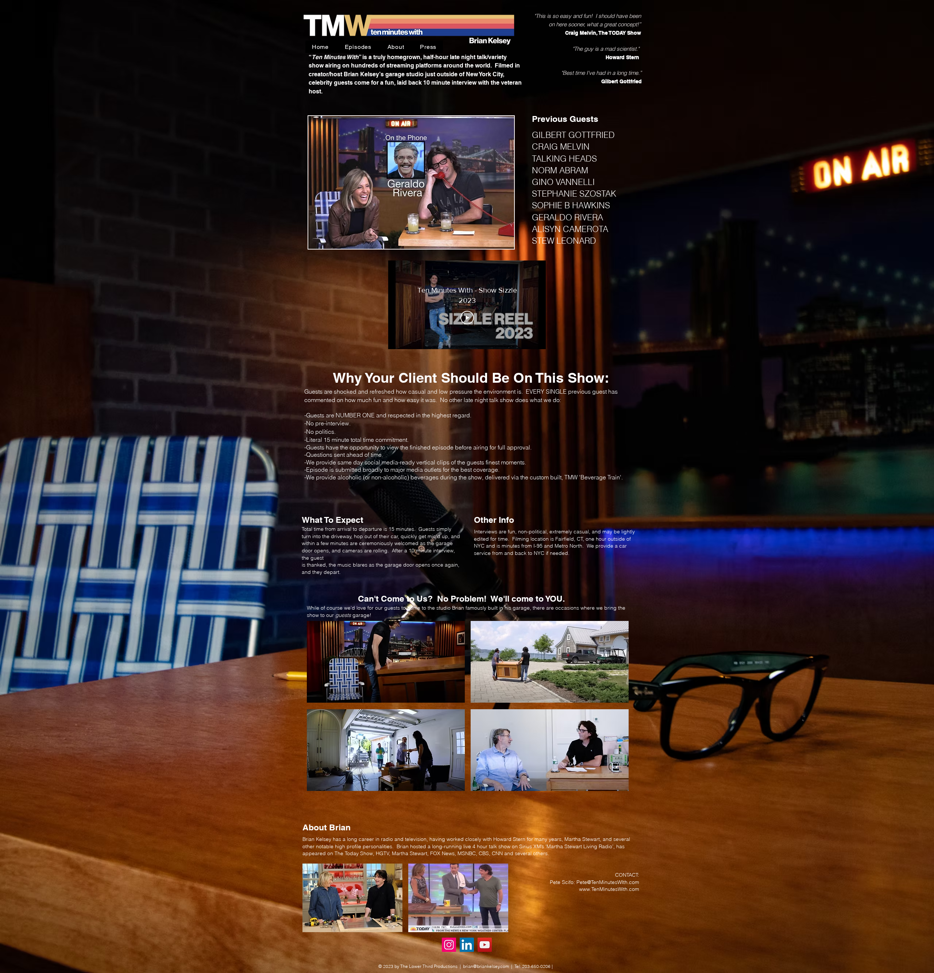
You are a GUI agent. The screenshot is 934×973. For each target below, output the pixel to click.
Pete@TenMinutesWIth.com (607, 882)
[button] (411, 182)
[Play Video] (467, 317)
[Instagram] (449, 945)
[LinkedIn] (467, 945)
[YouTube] (485, 945)
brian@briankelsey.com (486, 966)
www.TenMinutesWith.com (609, 889)
